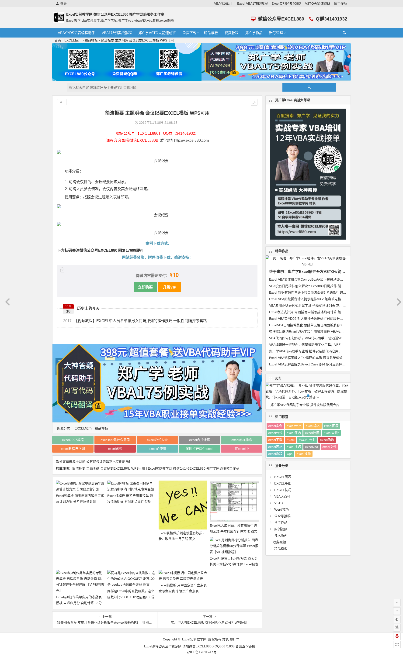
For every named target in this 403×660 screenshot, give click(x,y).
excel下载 (275, 440)
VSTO (278, 503)
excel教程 (275, 454)
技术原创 (280, 535)
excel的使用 (157, 448)
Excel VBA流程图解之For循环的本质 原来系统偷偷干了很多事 (314, 358)
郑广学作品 (254, 33)
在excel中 (242, 448)
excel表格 (275, 447)
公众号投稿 (282, 516)
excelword (294, 426)
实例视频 (280, 529)
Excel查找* (331, 433)
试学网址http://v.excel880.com (184, 140)
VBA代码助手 (223, 3)
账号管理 (276, 33)
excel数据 (312, 433)
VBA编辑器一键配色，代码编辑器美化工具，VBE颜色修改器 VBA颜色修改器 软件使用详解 (335, 345)
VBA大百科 (282, 496)
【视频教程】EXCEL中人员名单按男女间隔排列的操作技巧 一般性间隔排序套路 (135, 321)
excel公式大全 (157, 440)
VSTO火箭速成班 (317, 3)
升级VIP (169, 287)
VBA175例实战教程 (117, 33)
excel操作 (304, 454)
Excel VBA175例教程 (252, 3)
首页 (58, 40)
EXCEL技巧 (72, 40)
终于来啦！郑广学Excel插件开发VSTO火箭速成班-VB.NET (318, 272)
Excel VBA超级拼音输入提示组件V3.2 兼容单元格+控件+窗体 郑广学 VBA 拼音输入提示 (332, 299)
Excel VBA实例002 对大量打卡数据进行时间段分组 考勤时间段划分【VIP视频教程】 (330, 318)
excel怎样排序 (241, 440)
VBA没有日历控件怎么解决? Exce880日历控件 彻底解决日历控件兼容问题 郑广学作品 (331, 286)
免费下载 (189, 33)
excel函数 (327, 440)
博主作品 (340, 3)
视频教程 (232, 33)
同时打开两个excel (199, 448)
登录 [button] (63, 3)
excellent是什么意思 (115, 440)
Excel (291, 440)
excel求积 (115, 448)
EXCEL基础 (282, 483)
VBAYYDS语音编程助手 (76, 33)
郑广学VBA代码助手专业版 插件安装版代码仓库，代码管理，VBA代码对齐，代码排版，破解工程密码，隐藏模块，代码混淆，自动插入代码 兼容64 (310, 405)
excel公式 (275, 433)
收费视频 (279, 542)
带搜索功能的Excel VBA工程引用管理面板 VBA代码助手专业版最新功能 (321, 331)
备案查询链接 (245, 646)
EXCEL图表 (282, 477)
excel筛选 (294, 433)
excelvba (311, 447)
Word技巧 (281, 509)
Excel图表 (331, 426)
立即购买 (145, 287)
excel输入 (313, 426)
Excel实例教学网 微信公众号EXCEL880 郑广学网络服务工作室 (115, 14)
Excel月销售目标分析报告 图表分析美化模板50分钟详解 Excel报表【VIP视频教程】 (234, 564)
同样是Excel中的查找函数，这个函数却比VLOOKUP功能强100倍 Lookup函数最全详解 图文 (131, 597)
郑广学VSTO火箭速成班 (157, 33)
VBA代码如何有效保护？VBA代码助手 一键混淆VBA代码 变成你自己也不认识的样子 (330, 338)
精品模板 (211, 33)
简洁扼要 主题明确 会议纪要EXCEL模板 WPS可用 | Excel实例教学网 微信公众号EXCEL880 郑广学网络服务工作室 (155, 468)
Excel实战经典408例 (286, 3)
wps (289, 454)
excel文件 (329, 447)
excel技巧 (294, 447)
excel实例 (275, 426)
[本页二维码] (397, 644)
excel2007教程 (73, 440)
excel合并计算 (199, 440)
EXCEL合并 (307, 440)
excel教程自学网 (73, 448)
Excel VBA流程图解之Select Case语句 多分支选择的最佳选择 (313, 364)
